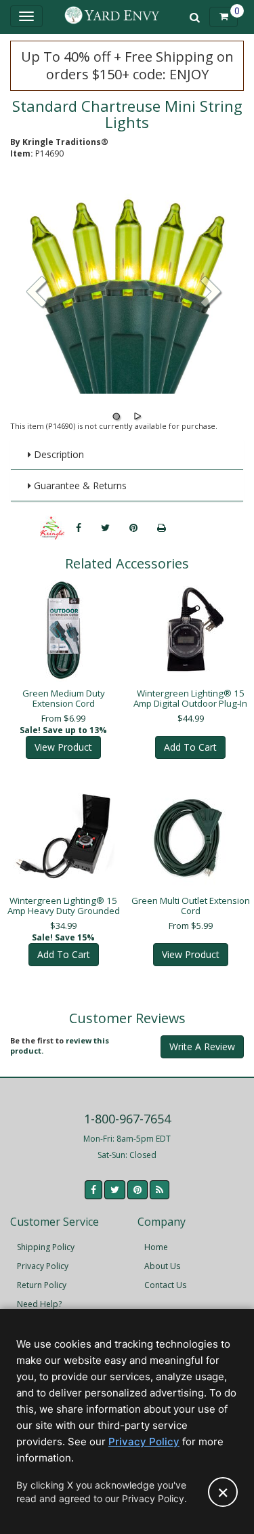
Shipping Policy (46, 1247)
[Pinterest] (133, 527)
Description (57, 454)
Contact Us (165, 1285)
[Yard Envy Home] (112, 17)
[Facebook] (78, 527)
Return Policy (41, 1285)
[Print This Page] (161, 527)
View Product (63, 747)
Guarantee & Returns (79, 485)
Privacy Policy (42, 1266)
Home (156, 1247)
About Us (162, 1266)
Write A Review (202, 1046)
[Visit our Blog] (159, 1189)
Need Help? (39, 1304)
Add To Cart (190, 747)
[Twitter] (105, 527)
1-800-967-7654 (127, 1119)
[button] (211, 293)
